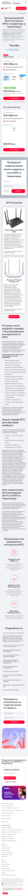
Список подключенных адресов (10, 808)
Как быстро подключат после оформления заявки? (11, 655)
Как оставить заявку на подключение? (13, 633)
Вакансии (4, 873)
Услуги (3, 844)
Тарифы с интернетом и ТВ (8, 834)
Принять (5, 893)
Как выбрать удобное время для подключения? (12, 650)
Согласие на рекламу (13, 880)
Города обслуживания (7, 803)
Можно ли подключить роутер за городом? (12, 680)
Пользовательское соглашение (15, 882)
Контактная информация (8, 870)
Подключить (6, 640)
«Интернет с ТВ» (5, 848)
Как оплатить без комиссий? (11, 690)
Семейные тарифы (6, 827)
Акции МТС (4, 856)
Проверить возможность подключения (11, 810)
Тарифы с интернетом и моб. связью (11, 832)
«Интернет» (4, 846)
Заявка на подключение (8, 813)
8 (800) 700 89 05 (6, 3)
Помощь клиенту (5, 868)
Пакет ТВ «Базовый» (6, 852)
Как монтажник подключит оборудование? (10, 667)
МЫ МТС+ (4, 862)
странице (15, 883)
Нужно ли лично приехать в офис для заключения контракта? (13, 645)
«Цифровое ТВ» (5, 850)
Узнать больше (14, 98)
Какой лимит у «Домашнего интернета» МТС (14, 685)
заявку (12, 615)
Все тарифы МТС (6, 825)
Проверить (18, 191)
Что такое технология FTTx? (11, 671)
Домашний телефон (6, 854)
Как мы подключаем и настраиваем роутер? (13, 675)
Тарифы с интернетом (7, 836)
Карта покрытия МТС (7, 805)
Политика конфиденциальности (14, 879)
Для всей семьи (5, 864)
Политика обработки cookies (9, 875)
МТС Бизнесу (4, 821)
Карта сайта (4, 866)
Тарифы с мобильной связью (9, 840)
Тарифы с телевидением (8, 838)
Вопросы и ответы (6, 818)
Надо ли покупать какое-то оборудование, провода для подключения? (11, 661)
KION (2, 860)
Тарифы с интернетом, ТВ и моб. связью (12, 830)
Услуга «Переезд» (6, 815)
